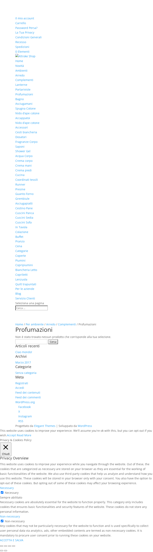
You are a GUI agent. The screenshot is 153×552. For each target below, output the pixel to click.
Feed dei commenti (28, 397)
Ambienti (21, 70)
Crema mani (23, 165)
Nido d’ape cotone (27, 113)
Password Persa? (26, 28)
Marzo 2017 (23, 362)
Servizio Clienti (25, 298)
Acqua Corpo (23, 156)
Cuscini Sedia (24, 217)
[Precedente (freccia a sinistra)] (1, 550)
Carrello (20, 23)
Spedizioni (22, 47)
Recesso (20, 42)
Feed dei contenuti (27, 392)
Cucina (20, 175)
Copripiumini (24, 265)
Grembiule (22, 198)
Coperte (20, 256)
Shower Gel (22, 151)
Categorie (21, 251)
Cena (18, 246)
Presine (20, 189)
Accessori (21, 127)
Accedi (19, 388)
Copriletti (21, 274)
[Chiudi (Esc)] (1, 546)
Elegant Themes (44, 426)
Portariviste (22, 89)
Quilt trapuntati (25, 284)
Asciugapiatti (24, 203)
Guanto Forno (24, 194)
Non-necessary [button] (10, 516)
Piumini (20, 260)
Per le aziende (24, 289)
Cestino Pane (24, 208)
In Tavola (21, 227)
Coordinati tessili (26, 180)
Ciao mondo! (23, 352)
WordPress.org (25, 402)
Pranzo (20, 241)
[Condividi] (5, 546)
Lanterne (21, 85)
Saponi (20, 146)
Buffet (19, 237)
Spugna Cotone (25, 108)
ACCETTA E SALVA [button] (11, 540)
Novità (19, 66)
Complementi (24, 80)
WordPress (85, 426)
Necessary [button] (7, 488)
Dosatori (20, 137)
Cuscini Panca (24, 213)
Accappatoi (22, 118)
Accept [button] (11, 435)
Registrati (21, 383)
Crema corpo (23, 161)
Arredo (20, 75)
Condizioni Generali (28, 37)
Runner (20, 184)
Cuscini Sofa (23, 222)
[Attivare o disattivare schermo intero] (9, 546)
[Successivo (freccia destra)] (5, 550)
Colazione (21, 232)
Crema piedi (23, 170)
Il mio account (24, 18)
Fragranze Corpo (26, 142)
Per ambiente (35, 324)
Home (19, 61)
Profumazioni (24, 94)
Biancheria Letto (26, 270)
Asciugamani (23, 104)
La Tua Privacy (24, 32)
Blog (18, 293)
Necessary (12, 493)
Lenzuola (21, 279)
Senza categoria (25, 373)
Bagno (19, 99)
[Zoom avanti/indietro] (13, 546)
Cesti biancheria (26, 132)
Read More (24, 435)
